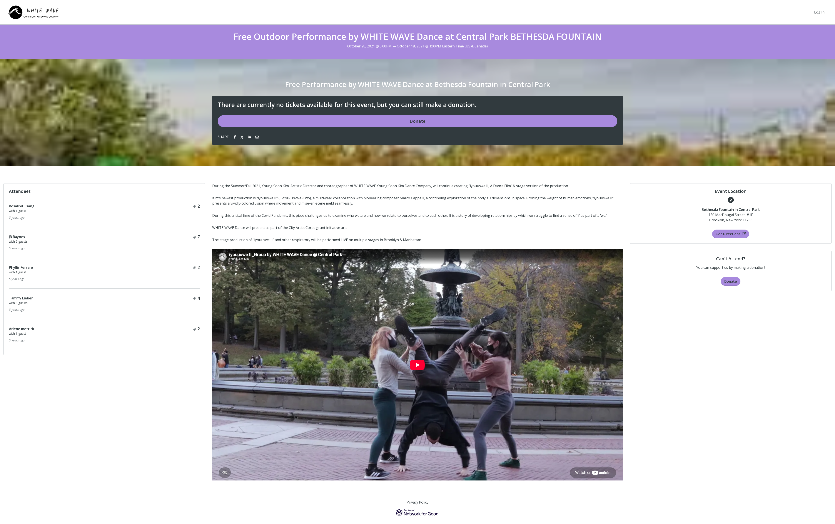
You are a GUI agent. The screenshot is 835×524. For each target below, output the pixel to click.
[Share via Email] (257, 136)
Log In (819, 12)
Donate (417, 121)
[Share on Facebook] (235, 136)
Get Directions (728, 234)
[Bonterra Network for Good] (417, 512)
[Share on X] (242, 136)
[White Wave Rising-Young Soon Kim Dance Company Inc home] (33, 12)
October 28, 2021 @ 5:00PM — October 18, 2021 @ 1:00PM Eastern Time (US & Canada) (417, 46)
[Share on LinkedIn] (250, 136)
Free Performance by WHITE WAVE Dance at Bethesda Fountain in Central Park (417, 84)
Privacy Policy (417, 502)
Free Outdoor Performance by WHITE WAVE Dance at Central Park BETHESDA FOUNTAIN (417, 36)
